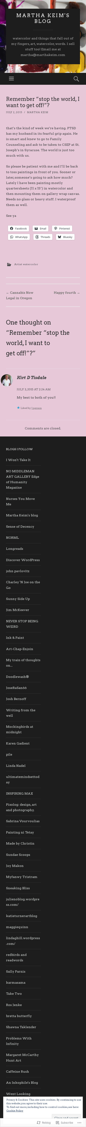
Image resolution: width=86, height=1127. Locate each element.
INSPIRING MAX (19, 793)
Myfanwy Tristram (21, 877)
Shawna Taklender (21, 1027)
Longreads (14, 549)
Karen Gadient (18, 743)
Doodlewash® (17, 677)
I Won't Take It (18, 460)
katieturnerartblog (21, 916)
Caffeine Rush (17, 1071)
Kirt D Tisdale (31, 377)
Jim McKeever (17, 610)
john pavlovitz (17, 571)
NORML (12, 538)
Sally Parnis (15, 971)
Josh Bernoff (16, 699)
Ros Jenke (14, 1005)
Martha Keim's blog (43, 18)
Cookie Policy (14, 1110)
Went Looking (18, 1094)
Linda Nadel (16, 766)
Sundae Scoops (18, 855)
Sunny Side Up (18, 599)
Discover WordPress (23, 560)
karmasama (15, 982)
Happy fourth (67, 293)
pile (9, 754)
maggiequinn (17, 927)
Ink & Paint (15, 638)
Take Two (14, 994)
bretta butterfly (19, 1016)
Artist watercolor (26, 264)
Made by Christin (20, 843)
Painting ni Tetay (20, 832)
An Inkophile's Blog (22, 1083)
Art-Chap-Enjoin (19, 649)
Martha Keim (37, 112)
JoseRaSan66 (16, 688)
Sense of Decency (20, 526)
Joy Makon (15, 866)
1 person (36, 407)
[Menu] (11, 79)
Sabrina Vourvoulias (23, 821)
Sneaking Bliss (18, 888)
